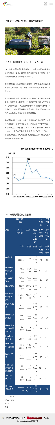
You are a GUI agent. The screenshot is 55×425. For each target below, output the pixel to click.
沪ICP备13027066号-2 (16, 418)
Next (46, 38)
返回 (6, 407)
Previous (8, 38)
